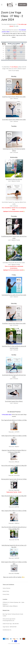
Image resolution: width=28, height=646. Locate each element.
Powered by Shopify (17, 643)
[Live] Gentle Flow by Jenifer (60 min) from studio (14, 295)
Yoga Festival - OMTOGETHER (9, 626)
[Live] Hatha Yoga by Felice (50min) (14, 401)
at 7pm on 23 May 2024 (14, 495)
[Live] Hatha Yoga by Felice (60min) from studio (14, 119)
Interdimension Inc (7, 629)
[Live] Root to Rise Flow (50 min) (14, 179)
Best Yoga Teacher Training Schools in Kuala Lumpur (13, 615)
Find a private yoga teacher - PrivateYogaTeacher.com (9, 619)
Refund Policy (6, 591)
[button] (1, 4)
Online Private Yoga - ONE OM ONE (11, 623)
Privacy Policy (6, 594)
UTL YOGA (12, 643)
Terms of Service (6, 588)
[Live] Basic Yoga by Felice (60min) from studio (14, 323)
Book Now (22, 4)
